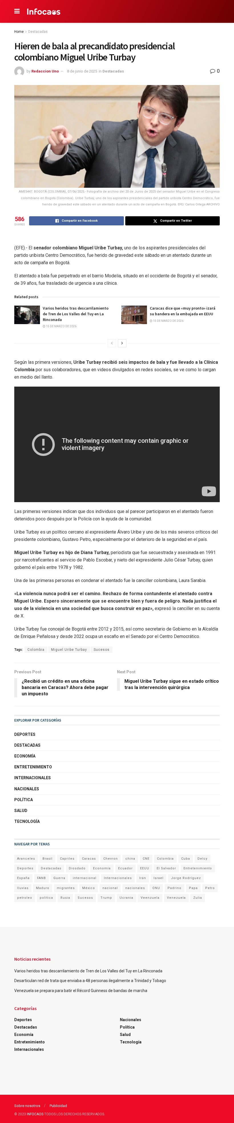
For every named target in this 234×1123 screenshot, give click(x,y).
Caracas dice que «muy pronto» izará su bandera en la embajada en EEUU (182, 311)
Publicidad (58, 1106)
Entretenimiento (33, 767)
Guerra (59, 878)
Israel (159, 878)
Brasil (48, 859)
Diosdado (77, 868)
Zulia (197, 898)
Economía (24, 756)
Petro (210, 888)
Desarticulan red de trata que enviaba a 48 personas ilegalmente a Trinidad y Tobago (90, 980)
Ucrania (126, 898)
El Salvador (166, 868)
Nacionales (26, 789)
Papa (193, 888)
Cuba (185, 859)
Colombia (36, 650)
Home (19, 32)
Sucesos (102, 650)
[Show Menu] (17, 11)
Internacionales (32, 777)
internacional (84, 878)
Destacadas (38, 32)
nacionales (135, 888)
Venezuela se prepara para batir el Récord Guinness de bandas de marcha (80, 990)
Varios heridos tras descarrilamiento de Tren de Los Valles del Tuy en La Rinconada (75, 314)
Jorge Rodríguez (186, 878)
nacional (110, 888)
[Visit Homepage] (43, 11)
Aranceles (26, 859)
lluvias (23, 888)
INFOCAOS (35, 1114)
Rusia (65, 898)
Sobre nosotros (27, 1106)
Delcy (202, 859)
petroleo (24, 898)
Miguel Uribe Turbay (69, 650)
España (23, 878)
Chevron (110, 859)
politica (46, 898)
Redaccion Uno (45, 71)
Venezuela (176, 898)
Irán (142, 878)
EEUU (144, 868)
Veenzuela (150, 898)
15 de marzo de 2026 (60, 326)
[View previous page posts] (112, 343)
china (130, 859)
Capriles (67, 859)
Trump (106, 898)
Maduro (42, 888)
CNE (146, 859)
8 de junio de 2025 (82, 71)
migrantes (66, 888)
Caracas (89, 859)
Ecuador (125, 868)
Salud (20, 810)
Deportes (24, 734)
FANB (41, 878)
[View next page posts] (122, 343)
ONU (156, 888)
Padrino (174, 888)
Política (23, 799)
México (88, 888)
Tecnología (27, 821)
